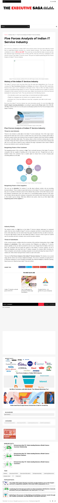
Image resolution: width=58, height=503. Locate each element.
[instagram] (52, 501)
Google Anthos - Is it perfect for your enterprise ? (45, 291)
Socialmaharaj (25, 501)
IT (29, 45)
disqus (46, 304)
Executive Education (10, 422)
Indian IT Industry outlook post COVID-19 (11, 290)
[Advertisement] (29, 19)
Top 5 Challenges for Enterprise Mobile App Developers (27, 291)
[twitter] (55, 501)
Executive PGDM (21, 422)
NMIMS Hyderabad (44, 422)
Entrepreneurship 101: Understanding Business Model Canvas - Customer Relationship (32, 487)
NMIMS (5, 473)
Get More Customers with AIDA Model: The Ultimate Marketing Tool (29, 389)
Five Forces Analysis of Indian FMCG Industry (29, 373)
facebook (52, 304)
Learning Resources (33, 422)
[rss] (50, 501)
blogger (41, 304)
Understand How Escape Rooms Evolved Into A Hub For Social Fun (29, 405)
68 (6, 432)
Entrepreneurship (37, 473)
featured (18, 476)
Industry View (11, 34)
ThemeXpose (10, 501)
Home (6, 34)
